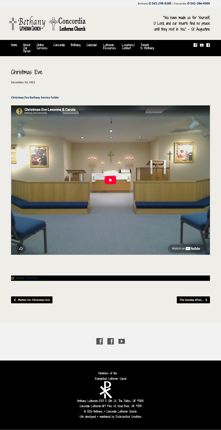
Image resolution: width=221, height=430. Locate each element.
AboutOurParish (27, 48)
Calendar (92, 44)
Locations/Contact (128, 46)
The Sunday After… (191, 299)
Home (14, 44)
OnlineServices (41, 46)
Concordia (59, 44)
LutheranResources (109, 46)
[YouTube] (202, 45)
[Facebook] (195, 45)
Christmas (31, 278)
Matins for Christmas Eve (33, 299)
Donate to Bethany (147, 46)
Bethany (76, 44)
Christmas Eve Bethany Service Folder (35, 97)
